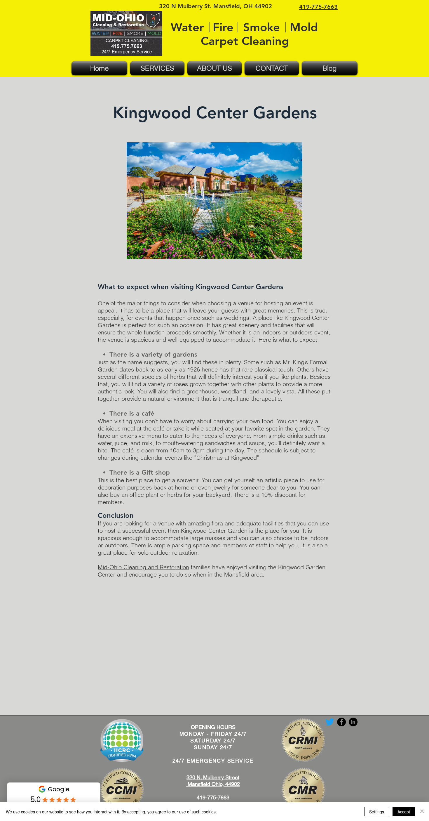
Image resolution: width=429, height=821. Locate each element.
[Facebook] (341, 722)
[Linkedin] (353, 722)
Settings (376, 812)
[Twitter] (329, 722)
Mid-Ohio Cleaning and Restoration (143, 567)
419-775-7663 (213, 797)
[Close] (421, 811)
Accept (403, 812)
